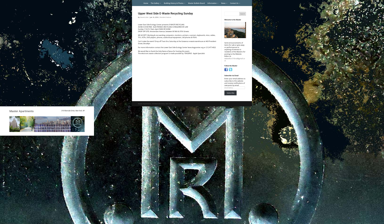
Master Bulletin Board (196, 3)
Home (146, 3)
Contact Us (234, 3)
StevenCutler (144, 17)
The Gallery (155, 3)
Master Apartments (21, 111)
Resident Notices (165, 17)
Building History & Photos (174, 3)
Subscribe (230, 93)
